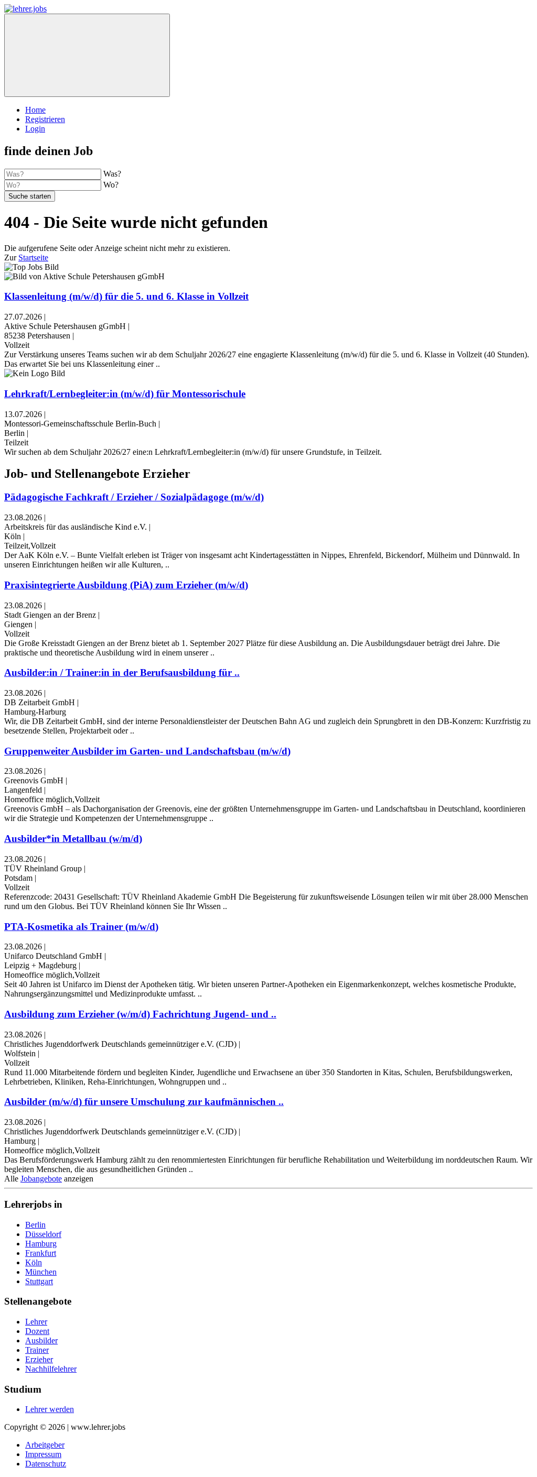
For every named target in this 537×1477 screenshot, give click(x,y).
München (41, 1271)
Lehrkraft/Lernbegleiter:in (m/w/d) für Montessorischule (124, 393)
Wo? (111, 184)
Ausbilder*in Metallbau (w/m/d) (73, 838)
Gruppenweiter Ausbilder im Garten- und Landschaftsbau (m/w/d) (147, 751)
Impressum (43, 1454)
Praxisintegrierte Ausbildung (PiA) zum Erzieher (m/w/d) (126, 584)
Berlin (35, 1224)
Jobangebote (41, 1178)
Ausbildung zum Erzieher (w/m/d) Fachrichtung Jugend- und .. (140, 1014)
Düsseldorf (43, 1234)
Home (35, 109)
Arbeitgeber (45, 1444)
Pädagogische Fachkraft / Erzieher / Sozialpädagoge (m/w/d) (134, 496)
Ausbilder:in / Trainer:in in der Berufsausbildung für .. (122, 672)
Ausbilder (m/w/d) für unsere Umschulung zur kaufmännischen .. (144, 1101)
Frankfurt (40, 1253)
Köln (33, 1262)
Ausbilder (41, 1340)
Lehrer (36, 1321)
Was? (112, 173)
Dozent (37, 1331)
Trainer (37, 1349)
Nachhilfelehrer (51, 1368)
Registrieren (45, 119)
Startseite (33, 257)
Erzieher (39, 1359)
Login (35, 128)
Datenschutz (45, 1463)
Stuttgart (39, 1281)
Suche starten (29, 196)
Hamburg (41, 1243)
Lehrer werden (49, 1409)
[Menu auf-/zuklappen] (87, 55)
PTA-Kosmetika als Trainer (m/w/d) (81, 926)
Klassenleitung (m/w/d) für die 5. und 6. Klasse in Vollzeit (126, 296)
